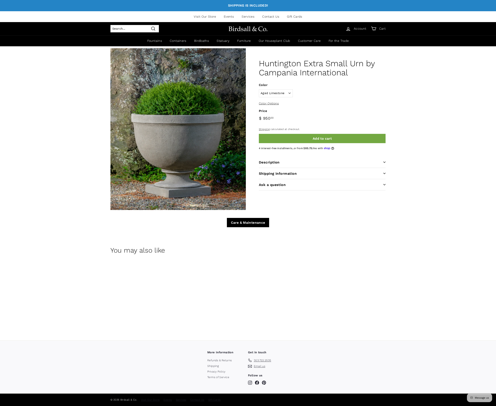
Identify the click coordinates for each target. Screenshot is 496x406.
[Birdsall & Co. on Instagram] (250, 382)
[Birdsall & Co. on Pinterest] (264, 382)
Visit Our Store (205, 16)
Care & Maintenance (248, 223)
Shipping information (278, 173)
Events (229, 16)
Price (263, 111)
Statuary (223, 41)
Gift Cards (294, 16)
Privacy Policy (216, 371)
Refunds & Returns (219, 360)
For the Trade (339, 41)
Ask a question (272, 184)
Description (269, 162)
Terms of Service (218, 377)
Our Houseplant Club (274, 41)
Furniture (244, 41)
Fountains (154, 41)
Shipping (264, 129)
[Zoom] (178, 129)
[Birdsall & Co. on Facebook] (257, 382)
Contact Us (270, 16)
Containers (178, 41)
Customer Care (309, 41)
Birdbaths (201, 41)
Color (263, 85)
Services (248, 16)
